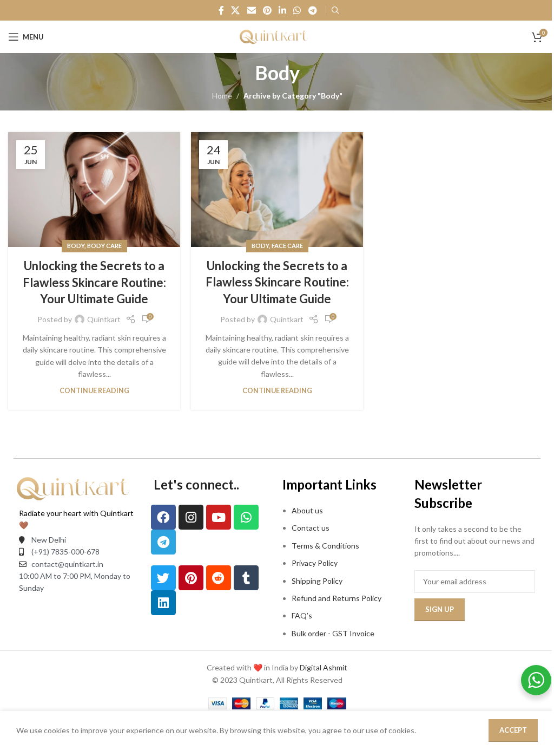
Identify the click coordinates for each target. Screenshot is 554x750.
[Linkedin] (163, 602)
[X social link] (235, 10)
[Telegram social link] (312, 10)
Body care (104, 245)
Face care (287, 245)
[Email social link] (251, 10)
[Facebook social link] (221, 10)
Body (75, 245)
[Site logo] (277, 36)
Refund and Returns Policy (336, 598)
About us (307, 510)
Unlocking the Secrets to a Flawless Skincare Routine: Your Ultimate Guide (94, 282)
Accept (513, 730)
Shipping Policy (317, 580)
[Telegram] (163, 542)
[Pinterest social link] (267, 10)
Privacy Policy (315, 563)
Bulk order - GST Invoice (334, 633)
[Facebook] (163, 517)
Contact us (310, 527)
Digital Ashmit (323, 667)
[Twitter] (163, 577)
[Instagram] (191, 517)
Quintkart (104, 319)
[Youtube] (218, 517)
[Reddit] (218, 577)
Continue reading (94, 391)
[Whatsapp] (246, 517)
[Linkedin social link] (282, 10)
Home (222, 95)
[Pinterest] (191, 577)
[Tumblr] (246, 577)
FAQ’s (302, 615)
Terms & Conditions (325, 545)
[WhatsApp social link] (297, 10)
